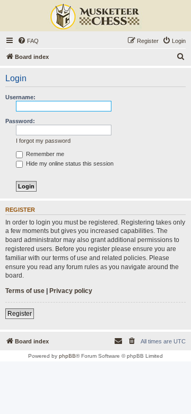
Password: (20, 121)
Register (19, 313)
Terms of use (25, 291)
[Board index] (95, 17)
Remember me (44, 154)
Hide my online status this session (69, 163)
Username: (20, 97)
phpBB (67, 356)
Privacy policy (70, 291)
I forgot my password (43, 140)
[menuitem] (28, 40)
